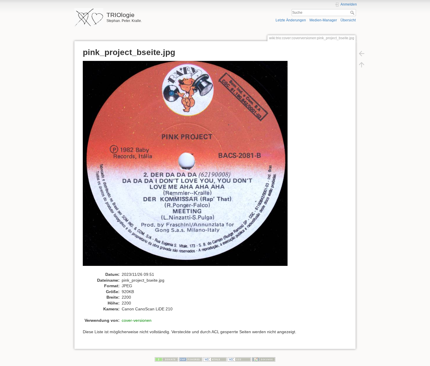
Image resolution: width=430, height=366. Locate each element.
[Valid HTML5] (215, 359)
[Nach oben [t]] (361, 64)
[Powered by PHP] (190, 359)
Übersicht (348, 20)
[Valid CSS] (239, 359)
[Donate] (166, 359)
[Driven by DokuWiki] (263, 359)
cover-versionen (137, 320)
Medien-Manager (323, 20)
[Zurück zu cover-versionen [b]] (361, 53)
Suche (353, 13)
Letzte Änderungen (291, 20)
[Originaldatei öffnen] (188, 166)
